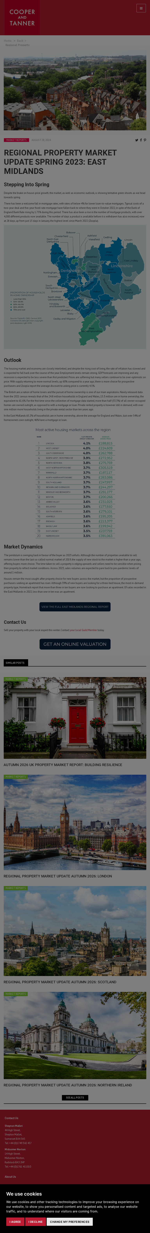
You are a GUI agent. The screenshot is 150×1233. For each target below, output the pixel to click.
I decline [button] (36, 1221)
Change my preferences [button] (69, 1221)
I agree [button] (15, 1221)
